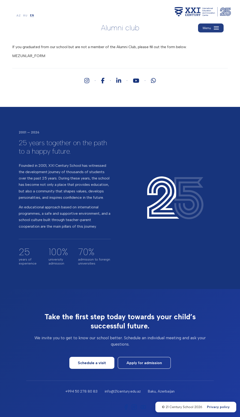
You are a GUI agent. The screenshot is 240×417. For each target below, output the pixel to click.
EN (32, 15)
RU (25, 15)
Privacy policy (218, 407)
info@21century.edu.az (123, 391)
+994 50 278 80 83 (81, 391)
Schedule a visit (92, 363)
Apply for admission (144, 363)
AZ (18, 15)
